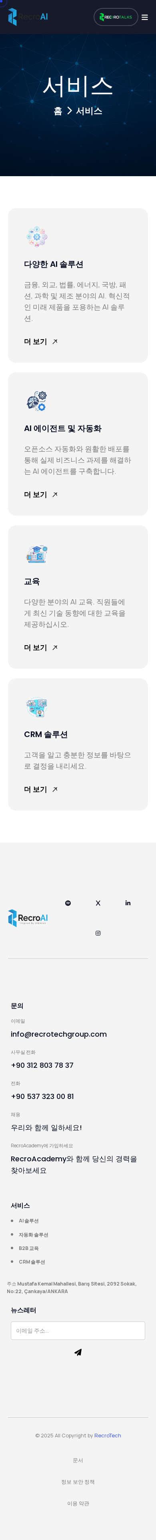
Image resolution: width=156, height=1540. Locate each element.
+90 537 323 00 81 (42, 1096)
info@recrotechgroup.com (59, 1034)
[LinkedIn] (128, 907)
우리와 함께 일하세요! (46, 1128)
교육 (32, 581)
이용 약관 (78, 1503)
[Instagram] (98, 937)
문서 (78, 1460)
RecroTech (107, 1435)
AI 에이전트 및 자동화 (63, 428)
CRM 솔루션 (46, 734)
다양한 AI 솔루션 (54, 264)
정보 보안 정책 (78, 1481)
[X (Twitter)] (98, 907)
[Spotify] (68, 907)
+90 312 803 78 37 (42, 1065)
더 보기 (35, 341)
